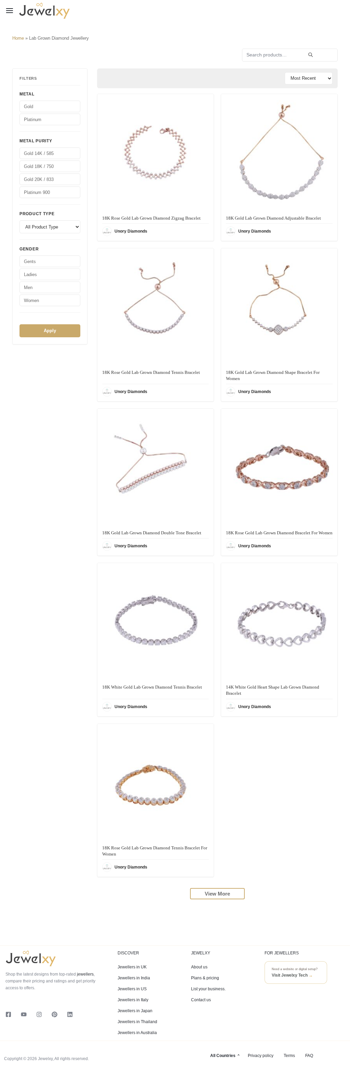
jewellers (85, 974)
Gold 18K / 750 (39, 166)
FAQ (309, 1055)
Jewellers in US (132, 989)
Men (28, 287)
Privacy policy (260, 1055)
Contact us (201, 999)
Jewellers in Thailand (137, 1021)
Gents (30, 261)
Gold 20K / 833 (39, 179)
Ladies (30, 274)
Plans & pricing (205, 978)
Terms (289, 1055)
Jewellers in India (134, 978)
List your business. (208, 989)
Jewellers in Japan (135, 1010)
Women (31, 300)
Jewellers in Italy (133, 999)
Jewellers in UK (132, 967)
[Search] (310, 55)
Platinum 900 (37, 192)
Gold (28, 106)
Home (18, 38)
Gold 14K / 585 (39, 153)
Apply (50, 330)
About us (199, 967)
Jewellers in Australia (137, 1032)
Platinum (32, 119)
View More (217, 894)
